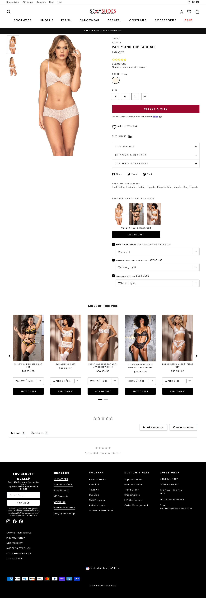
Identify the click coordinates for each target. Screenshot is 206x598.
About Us (94, 484)
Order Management (136, 505)
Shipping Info (132, 494)
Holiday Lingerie (146, 186)
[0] (189, 12)
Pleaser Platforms (64, 507)
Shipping (116, 67)
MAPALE (117, 42)
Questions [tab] (37, 432)
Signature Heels (63, 484)
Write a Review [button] (185, 427)
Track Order (131, 489)
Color (119, 74)
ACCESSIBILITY (14, 543)
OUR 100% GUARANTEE (131, 163)
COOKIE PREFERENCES (19, 532)
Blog (51, 2)
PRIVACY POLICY (15, 537)
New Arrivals (12, 2)
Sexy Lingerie (190, 186)
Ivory (115, 80)
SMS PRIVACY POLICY (18, 548)
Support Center (133, 479)
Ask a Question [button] (155, 427)
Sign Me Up (23, 502)
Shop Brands (61, 490)
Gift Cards (28, 2)
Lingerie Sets (164, 186)
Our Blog (94, 494)
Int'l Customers (133, 500)
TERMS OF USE (14, 558)
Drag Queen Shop (64, 513)
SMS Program (97, 500)
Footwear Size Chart (101, 510)
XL (145, 96)
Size (114, 90)
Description (125, 146)
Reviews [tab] (15, 432)
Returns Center (133, 484)
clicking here (31, 515)
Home (115, 38)
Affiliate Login (97, 505)
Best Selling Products (124, 186)
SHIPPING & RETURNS (131, 155)
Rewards (41, 2)
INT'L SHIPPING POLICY (18, 553)
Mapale (177, 186)
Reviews (94, 489)
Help (59, 2)
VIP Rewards (61, 496)
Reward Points (97, 479)
